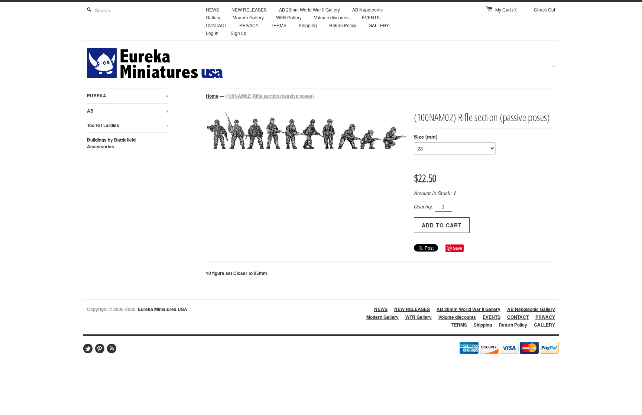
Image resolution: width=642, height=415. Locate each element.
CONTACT (216, 25)
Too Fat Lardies (128, 125)
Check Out (544, 9)
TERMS (278, 25)
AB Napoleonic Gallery (531, 309)
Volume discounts (332, 17)
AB (128, 110)
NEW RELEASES (249, 9)
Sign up (238, 33)
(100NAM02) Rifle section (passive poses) (269, 96)
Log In (212, 33)
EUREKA (128, 95)
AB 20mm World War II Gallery (309, 9)
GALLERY (379, 25)
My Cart (506, 9)
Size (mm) (425, 136)
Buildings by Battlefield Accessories (111, 143)
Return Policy (342, 25)
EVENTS (371, 17)
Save (457, 248)
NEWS (212, 9)
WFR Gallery (289, 17)
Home (212, 96)
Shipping (308, 25)
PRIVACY (249, 25)
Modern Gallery (248, 17)
